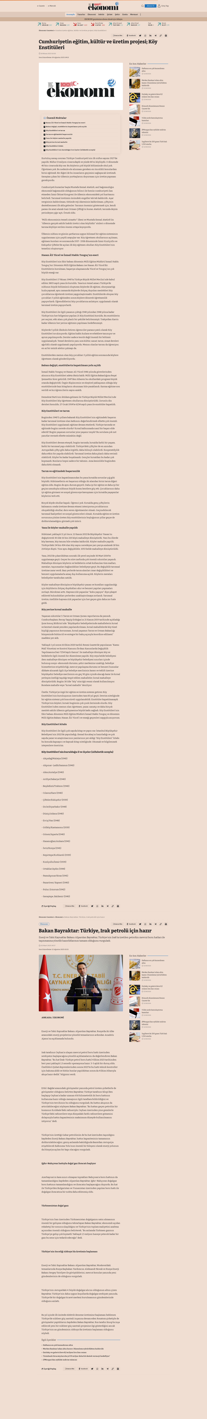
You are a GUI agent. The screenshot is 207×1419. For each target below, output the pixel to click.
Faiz (149, 23)
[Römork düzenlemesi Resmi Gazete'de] (134, 109)
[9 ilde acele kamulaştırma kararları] (134, 121)
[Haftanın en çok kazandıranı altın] (134, 72)
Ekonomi (59, 917)
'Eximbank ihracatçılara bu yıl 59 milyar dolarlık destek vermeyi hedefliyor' (76, 1356)
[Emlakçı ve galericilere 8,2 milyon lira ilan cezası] (134, 97)
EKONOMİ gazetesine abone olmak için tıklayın (103, 19)
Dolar (62, 23)
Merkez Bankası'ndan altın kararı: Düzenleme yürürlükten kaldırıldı (154, 83)
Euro (79, 23)
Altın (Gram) (117, 23)
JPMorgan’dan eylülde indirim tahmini (60, 1360)
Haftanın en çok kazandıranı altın (58, 1345)
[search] (142, 6)
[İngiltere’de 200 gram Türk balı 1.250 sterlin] (134, 145)
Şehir (57, 1380)
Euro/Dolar (99, 23)
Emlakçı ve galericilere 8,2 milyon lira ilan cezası (64, 1352)
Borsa (44, 23)
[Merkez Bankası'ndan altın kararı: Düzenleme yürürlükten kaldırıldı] (134, 84)
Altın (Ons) (135, 23)
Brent (164, 23)
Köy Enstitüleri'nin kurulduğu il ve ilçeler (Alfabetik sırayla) (70, 150)
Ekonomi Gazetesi (46, 30)
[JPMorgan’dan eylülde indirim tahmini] (134, 133)
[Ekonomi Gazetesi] (103, 6)
